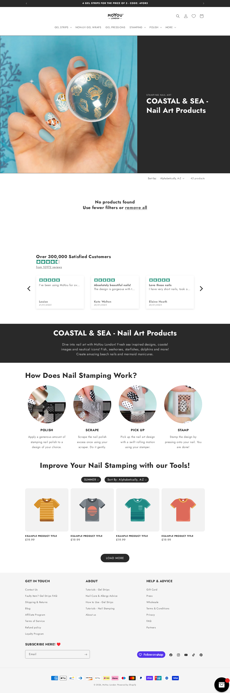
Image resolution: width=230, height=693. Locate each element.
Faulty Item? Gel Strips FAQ (41, 596)
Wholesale (152, 602)
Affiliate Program (35, 614)
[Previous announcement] (26, 3)
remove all (136, 207)
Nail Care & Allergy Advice (102, 596)
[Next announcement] (204, 3)
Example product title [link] (41, 536)
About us (91, 614)
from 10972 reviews (49, 267)
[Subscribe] (86, 654)
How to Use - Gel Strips (99, 602)
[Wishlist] (194, 16)
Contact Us (31, 589)
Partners (151, 627)
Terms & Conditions (157, 608)
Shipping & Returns (36, 602)
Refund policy (33, 627)
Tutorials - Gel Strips (97, 589)
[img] (117, 262)
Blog (27, 608)
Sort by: (152, 178)
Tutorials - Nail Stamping (100, 608)
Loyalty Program (34, 634)
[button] (62, 27)
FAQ (148, 621)
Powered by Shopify (126, 684)
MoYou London (109, 684)
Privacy (150, 614)
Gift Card (151, 589)
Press (149, 596)
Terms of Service (35, 621)
